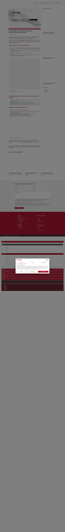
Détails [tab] (32, 262)
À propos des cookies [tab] (44, 262)
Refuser (22, 271)
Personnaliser (32, 271)
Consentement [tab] (21, 262)
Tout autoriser (43, 271)
